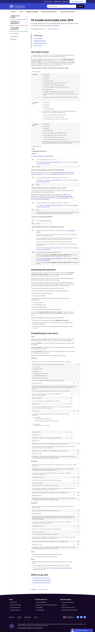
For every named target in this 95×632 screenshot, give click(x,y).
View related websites (38, 627)
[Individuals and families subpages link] (26, 16)
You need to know (38, 38)
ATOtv (35, 617)
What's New (66, 1)
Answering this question (39, 40)
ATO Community (48, 1)
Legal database (14, 36)
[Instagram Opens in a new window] (84, 617)
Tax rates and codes (15, 607)
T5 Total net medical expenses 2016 (41, 582)
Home (21, 11)
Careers (19, 617)
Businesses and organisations (49, 11)
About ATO (11, 617)
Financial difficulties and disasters (70, 610)
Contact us (64, 605)
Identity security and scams (68, 607)
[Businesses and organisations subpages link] (26, 22)
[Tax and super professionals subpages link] (26, 28)
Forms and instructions (15, 605)
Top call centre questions (68, 602)
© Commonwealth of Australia (24, 627)
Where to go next (38, 45)
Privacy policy (27, 617)
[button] (53, 29)
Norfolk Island (39, 607)
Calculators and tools (15, 610)
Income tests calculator (57, 174)
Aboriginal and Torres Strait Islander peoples (46, 605)
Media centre (13, 602)
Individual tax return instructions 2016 (41, 580)
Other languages (40, 610)
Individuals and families (32, 11)
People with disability (41, 602)
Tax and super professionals (67, 11)
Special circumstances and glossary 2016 (43, 156)
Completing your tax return (40, 43)
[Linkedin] (81, 617)
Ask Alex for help (81, 630)
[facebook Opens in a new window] (78, 617)
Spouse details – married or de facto (63, 568)
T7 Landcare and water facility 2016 (53, 162)
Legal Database (57, 1)
